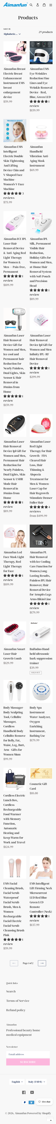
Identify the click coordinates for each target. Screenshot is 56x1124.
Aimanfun (21, 1113)
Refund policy (16, 1010)
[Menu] (50, 4)
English (16, 1081)
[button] (50, 1120)
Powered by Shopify (39, 1113)
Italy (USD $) (35, 1081)
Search (11, 991)
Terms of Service (17, 1001)
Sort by (7, 29)
